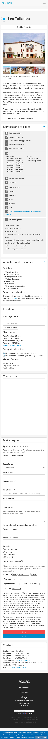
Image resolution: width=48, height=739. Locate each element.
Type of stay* (8, 546)
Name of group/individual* (13, 455)
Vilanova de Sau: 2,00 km (12, 345)
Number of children (10, 538)
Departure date (9, 584)
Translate (30, 713)
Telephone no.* (9, 490)
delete (24, 632)
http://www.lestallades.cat (16, 667)
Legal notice (24, 705)
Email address (8, 498)
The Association (24, 688)
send (24, 636)
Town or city (7, 473)
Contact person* (9, 481)
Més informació (29, 737)
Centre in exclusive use (12, 561)
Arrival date (7, 574)
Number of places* (10, 529)
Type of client (8, 464)
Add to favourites (24, 27)
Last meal (7, 588)
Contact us (24, 692)
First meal (8, 579)
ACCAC (14, 298)
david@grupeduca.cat (23, 660)
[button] (14, 70)
